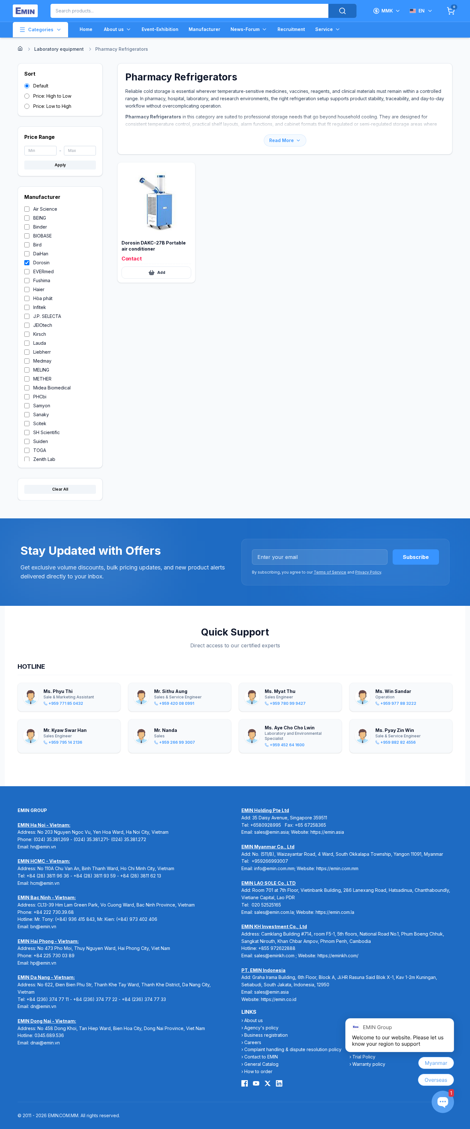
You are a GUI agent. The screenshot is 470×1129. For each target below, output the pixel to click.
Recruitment (291, 29)
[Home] (20, 48)
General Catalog (261, 1064)
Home (86, 29)
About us (114, 29)
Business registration (266, 1035)
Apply (60, 164)
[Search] (342, 11)
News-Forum (245, 29)
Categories (40, 29)
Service (324, 29)
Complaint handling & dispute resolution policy (292, 1049)
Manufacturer (204, 29)
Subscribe (416, 557)
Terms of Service (330, 572)
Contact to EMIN (261, 1056)
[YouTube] (256, 1083)
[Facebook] (244, 1083)
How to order (258, 1071)
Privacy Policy (368, 572)
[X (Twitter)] (267, 1083)
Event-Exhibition (160, 29)
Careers (252, 1042)
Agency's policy (261, 1027)
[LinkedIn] (279, 1083)
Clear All (60, 489)
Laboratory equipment (59, 49)
